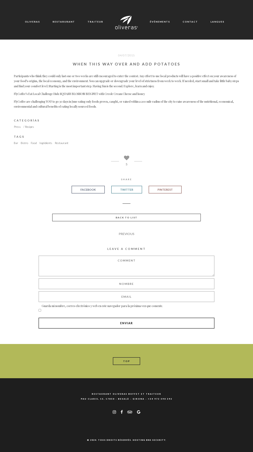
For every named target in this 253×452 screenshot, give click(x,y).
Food (34, 143)
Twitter (126, 189)
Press (17, 126)
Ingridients (45, 143)
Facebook (88, 189)
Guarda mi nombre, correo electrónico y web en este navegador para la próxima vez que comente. (102, 306)
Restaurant (61, 143)
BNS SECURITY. (156, 440)
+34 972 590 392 (160, 399)
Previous (126, 234)
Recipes (29, 126)
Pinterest (165, 189)
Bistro (24, 143)
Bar (16, 143)
